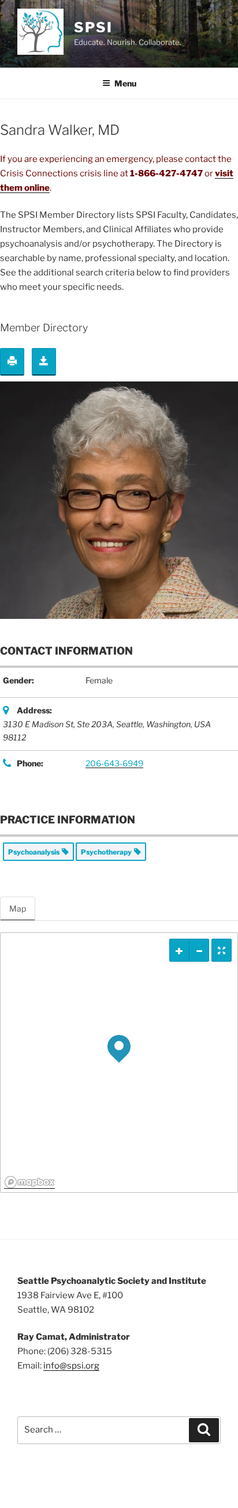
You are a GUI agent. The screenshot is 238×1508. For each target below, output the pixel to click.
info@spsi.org (71, 1365)
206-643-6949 (114, 763)
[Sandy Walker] (119, 499)
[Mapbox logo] (29, 1182)
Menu (125, 83)
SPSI (93, 27)
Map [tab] (17, 908)
